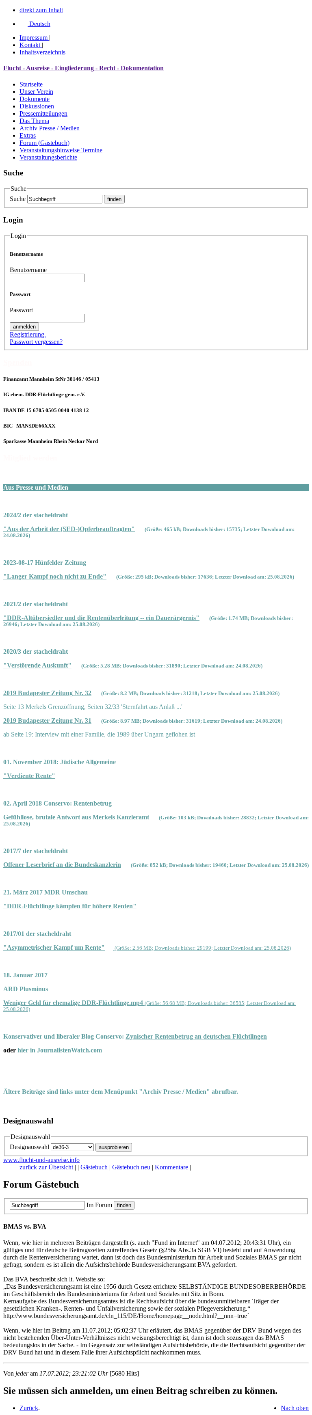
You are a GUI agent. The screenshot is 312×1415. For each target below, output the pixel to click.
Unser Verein (36, 91)
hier (22, 1050)
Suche (18, 198)
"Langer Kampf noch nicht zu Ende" (54, 576)
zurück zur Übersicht (46, 1167)
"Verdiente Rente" (29, 775)
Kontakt (30, 44)
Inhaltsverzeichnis (42, 52)
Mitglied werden (30, 458)
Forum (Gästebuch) (44, 142)
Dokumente (35, 98)
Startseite (31, 84)
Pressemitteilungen (43, 113)
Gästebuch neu (131, 1167)
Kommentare (171, 1167)
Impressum (34, 37)
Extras (28, 135)
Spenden (17, 362)
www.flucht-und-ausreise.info (41, 1159)
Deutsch (39, 23)
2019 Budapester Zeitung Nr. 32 (47, 692)
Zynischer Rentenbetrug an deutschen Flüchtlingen (196, 1036)
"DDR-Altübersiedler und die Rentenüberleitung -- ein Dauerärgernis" (101, 617)
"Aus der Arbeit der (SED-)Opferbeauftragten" (69, 528)
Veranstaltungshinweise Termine (61, 150)
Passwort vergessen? (36, 341)
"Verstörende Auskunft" (37, 665)
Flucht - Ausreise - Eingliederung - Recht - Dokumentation (83, 68)
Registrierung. (28, 334)
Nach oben (295, 1407)
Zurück (29, 1407)
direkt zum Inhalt (41, 9)
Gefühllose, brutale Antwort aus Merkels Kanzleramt (76, 817)
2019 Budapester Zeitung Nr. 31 (47, 720)
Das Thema (34, 120)
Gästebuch (94, 1167)
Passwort (21, 310)
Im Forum (99, 1204)
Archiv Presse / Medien (50, 128)
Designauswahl (29, 1146)
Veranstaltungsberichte (48, 157)
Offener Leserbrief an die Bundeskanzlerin (62, 864)
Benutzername (28, 269)
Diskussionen (37, 106)
